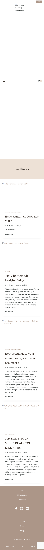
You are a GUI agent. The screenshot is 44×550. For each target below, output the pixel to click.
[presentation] (22, 196)
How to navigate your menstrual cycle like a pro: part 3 (20, 358)
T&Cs (28, 539)
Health (7, 212)
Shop (22, 526)
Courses (22, 521)
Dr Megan (10, 226)
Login (39, 2)
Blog (22, 531)
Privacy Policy (18, 539)
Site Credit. (34, 547)
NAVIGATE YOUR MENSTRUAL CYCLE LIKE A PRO (18, 443)
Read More (10, 234)
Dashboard (22, 500)
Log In (22, 490)
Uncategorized (16, 212)
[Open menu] (4, 80)
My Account (22, 495)
